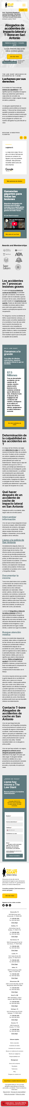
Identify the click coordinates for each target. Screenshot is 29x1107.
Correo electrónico (11, 821)
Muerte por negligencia (14, 1053)
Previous (21, 137)
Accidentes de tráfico (14, 1045)
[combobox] (8, 830)
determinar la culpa (11, 450)
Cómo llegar (14, 922)
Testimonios (14, 1069)
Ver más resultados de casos (14, 423)
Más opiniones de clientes (14, 181)
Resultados (14, 1066)
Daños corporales (14, 1043)
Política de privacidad (9, 1094)
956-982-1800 (14, 56)
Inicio (3, 12)
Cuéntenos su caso (11, 833)
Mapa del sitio (6, 1092)
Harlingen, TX (14, 1009)
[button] (14, 1081)
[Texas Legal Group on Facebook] (7, 905)
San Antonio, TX (14, 939)
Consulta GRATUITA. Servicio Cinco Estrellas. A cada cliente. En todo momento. (15, 803)
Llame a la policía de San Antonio (13, 541)
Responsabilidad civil (14, 1056)
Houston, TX (14, 1023)
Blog (14, 1071)
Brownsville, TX (14, 912)
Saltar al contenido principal (9, 62)
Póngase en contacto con (14, 1074)
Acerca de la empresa (14, 1063)
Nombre (8, 816)
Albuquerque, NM (14, 981)
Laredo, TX (14, 953)
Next (25, 137)
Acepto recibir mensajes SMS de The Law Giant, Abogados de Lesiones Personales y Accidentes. (13, 846)
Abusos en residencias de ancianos (14, 1051)
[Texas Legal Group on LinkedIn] (10, 905)
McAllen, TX (14, 926)
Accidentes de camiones (14, 1048)
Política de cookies (20, 1094)
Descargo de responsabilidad (18, 1092)
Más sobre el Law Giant (12, 234)
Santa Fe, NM (14, 995)
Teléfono (9, 827)
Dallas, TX (14, 967)
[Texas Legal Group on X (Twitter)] (3, 905)
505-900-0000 (15, 987)
